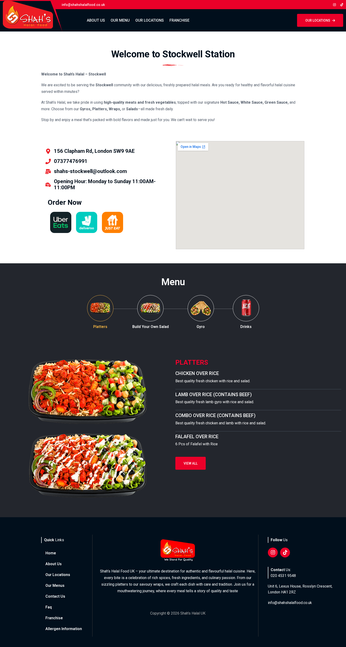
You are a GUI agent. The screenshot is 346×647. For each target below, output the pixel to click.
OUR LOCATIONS (317, 20)
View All (190, 463)
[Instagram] (273, 552)
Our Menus (54, 585)
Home (50, 553)
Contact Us (55, 596)
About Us (96, 20)
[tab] (100, 312)
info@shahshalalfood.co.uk (290, 602)
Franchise (179, 20)
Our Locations (149, 20)
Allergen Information (63, 629)
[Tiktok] (285, 552)
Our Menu (120, 20)
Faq (48, 607)
